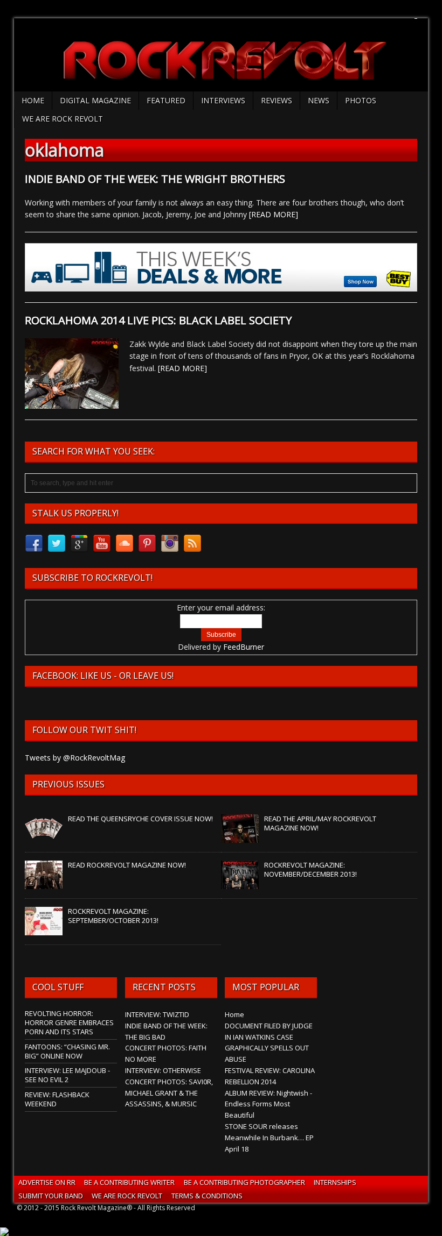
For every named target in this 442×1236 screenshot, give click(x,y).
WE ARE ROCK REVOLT (62, 118)
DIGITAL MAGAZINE (95, 100)
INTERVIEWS (223, 100)
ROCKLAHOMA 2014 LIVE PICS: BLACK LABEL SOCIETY (158, 320)
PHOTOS (360, 100)
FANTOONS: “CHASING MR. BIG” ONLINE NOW (67, 1051)
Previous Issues (68, 784)
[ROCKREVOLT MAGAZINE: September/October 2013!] (44, 929)
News (318, 100)
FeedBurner (243, 647)
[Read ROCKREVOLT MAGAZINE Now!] (44, 883)
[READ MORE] (273, 214)
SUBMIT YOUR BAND (50, 1196)
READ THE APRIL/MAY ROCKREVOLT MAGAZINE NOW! (320, 823)
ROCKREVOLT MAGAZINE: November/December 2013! (310, 869)
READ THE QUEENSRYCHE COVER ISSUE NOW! (140, 818)
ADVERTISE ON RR (46, 1182)
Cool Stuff (58, 987)
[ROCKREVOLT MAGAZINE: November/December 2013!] (240, 883)
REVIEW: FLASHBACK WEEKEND (57, 1099)
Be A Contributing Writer (129, 1182)
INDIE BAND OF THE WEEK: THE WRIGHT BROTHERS (155, 179)
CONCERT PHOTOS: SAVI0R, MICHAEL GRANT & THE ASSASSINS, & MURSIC (169, 1093)
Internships (335, 1182)
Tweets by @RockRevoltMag (75, 757)
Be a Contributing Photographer (244, 1182)
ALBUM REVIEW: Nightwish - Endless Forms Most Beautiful (268, 1104)
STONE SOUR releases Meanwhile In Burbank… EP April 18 (269, 1137)
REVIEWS (276, 100)
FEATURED (166, 100)
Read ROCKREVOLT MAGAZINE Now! (127, 865)
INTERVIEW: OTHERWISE (163, 1070)
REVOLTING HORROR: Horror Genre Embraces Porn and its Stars (69, 1022)
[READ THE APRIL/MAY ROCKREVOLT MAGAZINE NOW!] (240, 837)
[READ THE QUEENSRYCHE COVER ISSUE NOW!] (44, 837)
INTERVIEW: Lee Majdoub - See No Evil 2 (67, 1074)
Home (33, 100)
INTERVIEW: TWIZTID (157, 1014)
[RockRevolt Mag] (221, 54)
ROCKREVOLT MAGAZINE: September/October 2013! (113, 915)
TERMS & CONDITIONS (207, 1196)
